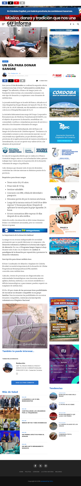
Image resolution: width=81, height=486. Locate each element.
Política (28, 471)
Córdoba (36, 471)
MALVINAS (58, 471)
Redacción (14, 73)
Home (21, 471)
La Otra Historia (47, 471)
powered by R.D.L (47, 481)
